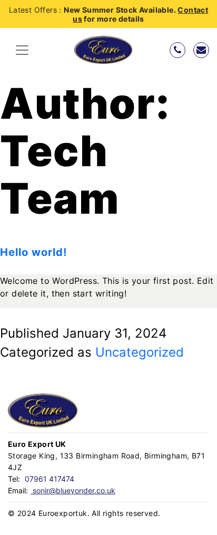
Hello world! (33, 252)
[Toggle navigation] (22, 50)
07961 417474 (48, 478)
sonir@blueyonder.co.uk (73, 490)
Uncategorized (139, 352)
